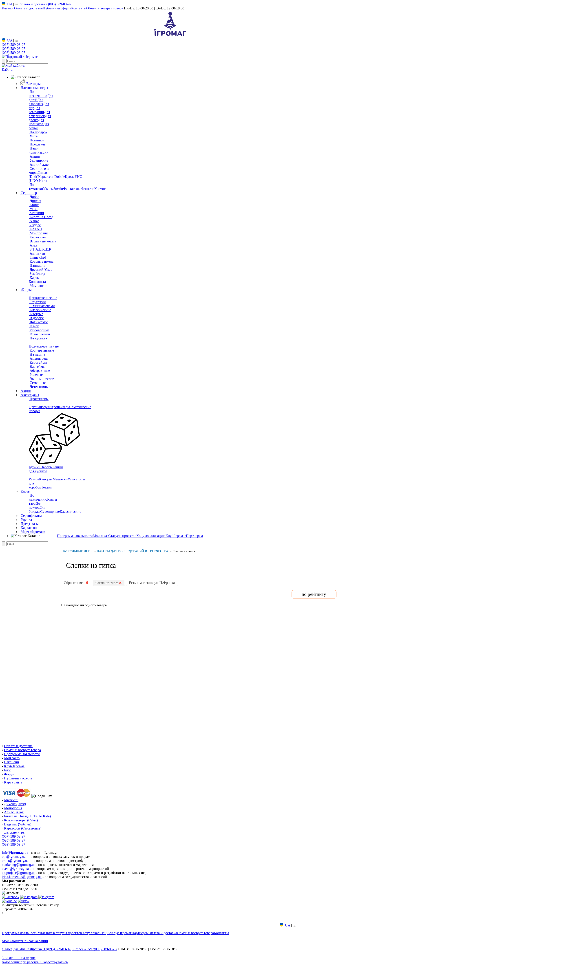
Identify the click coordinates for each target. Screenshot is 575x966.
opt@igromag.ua (14, 856)
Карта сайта (13, 782)
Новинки (36, 140)
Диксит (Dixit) (15, 804)
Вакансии (11, 762)
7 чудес (35, 225)
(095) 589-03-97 (59, 4)
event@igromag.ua (15, 869)
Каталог (8, 8)
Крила (70, 176)
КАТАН (35, 229)
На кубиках (38, 338)
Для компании (36, 110)
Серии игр (28, 193)
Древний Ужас (40, 269)
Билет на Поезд (41, 217)
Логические (38, 322)
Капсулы (46, 479)
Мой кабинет (12, 941)
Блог (7, 770)
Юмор (34, 326)
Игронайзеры (59, 407)
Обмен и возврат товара (104, 8)
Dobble (59, 176)
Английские (39, 164)
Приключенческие (43, 298)
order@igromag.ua (15, 861)
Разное (34, 479)
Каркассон (46, 176)
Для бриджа (37, 509)
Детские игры (14, 832)
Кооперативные (41, 350)
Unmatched (37, 257)
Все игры (33, 84)
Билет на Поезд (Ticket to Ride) (27, 816)
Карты (25, 491)
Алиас (34, 221)
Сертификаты (31, 515)
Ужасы (48, 189)
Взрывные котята (42, 241)
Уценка (26, 520)
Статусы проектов (122, 536)
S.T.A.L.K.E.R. (40, 249)
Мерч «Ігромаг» (32, 532)
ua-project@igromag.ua (18, 873)
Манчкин (36, 213)
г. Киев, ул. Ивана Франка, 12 (24, 949)
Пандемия (37, 265)
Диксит (35, 201)
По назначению (38, 94)
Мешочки (60, 479)
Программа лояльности (75, 536)
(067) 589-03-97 (13, 44)
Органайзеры (39, 407)
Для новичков (36, 122)
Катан (43, 181)
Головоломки (39, 334)
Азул (33, 245)
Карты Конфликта (37, 280)
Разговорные (39, 330)
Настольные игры (34, 88)
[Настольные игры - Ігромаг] (170, 36)
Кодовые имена (41, 261)
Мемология (38, 286)
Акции (34, 156)
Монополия (38, 233)
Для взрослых (36, 102)
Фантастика (72, 189)
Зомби (58, 189)
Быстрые (36, 314)
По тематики (36, 187)
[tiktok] (23, 901)
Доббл (34, 197)
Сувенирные (50, 511)
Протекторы (39, 399)
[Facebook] (10, 897)
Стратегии (37, 302)
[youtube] (9, 901)
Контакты (78, 8)
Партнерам (194, 536)
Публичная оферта (57, 8)
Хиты (33, 136)
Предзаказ (37, 144)
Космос (100, 189)
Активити (37, 253)
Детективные (39, 387)
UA (8, 4)
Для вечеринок (39, 114)
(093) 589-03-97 (13, 53)
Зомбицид (37, 273)
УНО (33, 209)
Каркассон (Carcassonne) (22, 828)
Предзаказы (29, 524)
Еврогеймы (38, 362)
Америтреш (38, 358)
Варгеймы (37, 366)
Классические (40, 310)
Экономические (41, 379)
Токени (46, 487)
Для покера (35, 505)
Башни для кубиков (46, 469)
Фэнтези (87, 189)
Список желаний (35, 941)
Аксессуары (29, 395)
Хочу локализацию (151, 536)
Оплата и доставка (33, 4)
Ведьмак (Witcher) (17, 824)
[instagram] (29, 897)
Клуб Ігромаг (176, 536)
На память (37, 354)
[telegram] (46, 897)
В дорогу (36, 318)
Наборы (46, 467)
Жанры (26, 290)
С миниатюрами (42, 306)
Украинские (38, 160)
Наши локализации (39, 150)
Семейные (37, 383)
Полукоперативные (44, 346)
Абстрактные (39, 370)
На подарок (38, 132)
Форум (9, 774)
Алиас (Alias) (14, 812)
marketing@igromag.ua (18, 865)
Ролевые (36, 374)
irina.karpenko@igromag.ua (22, 877)
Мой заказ (100, 536)
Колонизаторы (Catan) (21, 820)
